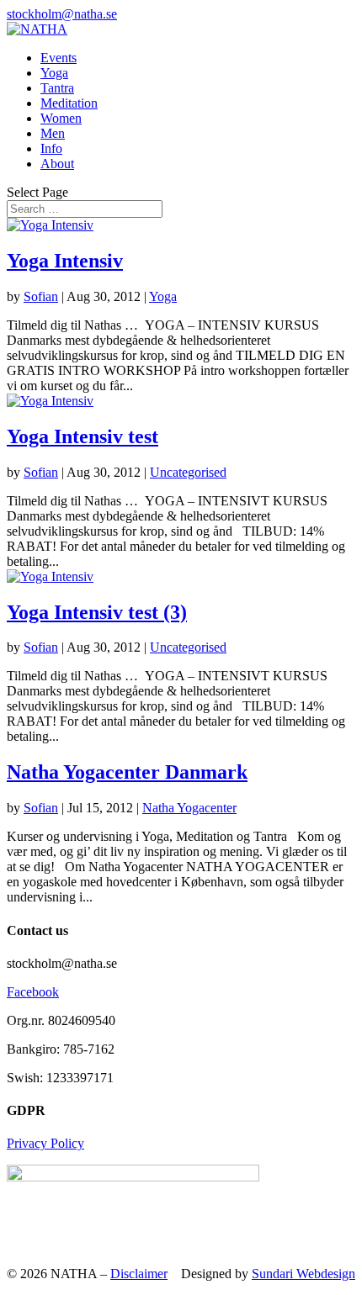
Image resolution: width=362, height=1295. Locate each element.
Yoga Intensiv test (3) (97, 612)
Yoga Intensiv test (82, 436)
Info (51, 148)
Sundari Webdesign (303, 1273)
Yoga (54, 73)
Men (52, 133)
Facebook (33, 992)
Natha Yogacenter (189, 808)
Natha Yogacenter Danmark (127, 772)
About (57, 163)
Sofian (41, 296)
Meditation (69, 103)
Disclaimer (139, 1273)
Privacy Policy (45, 1143)
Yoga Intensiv (65, 261)
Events (58, 57)
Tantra (57, 88)
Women (61, 118)
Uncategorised (188, 472)
